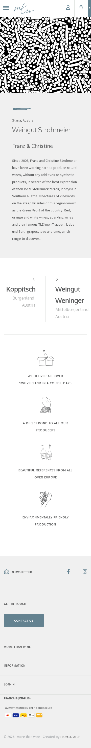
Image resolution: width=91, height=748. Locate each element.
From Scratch (70, 737)
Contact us (23, 620)
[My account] (68, 8)
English (25, 698)
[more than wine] (24, 8)
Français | (11, 698)
